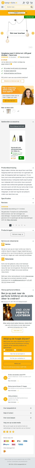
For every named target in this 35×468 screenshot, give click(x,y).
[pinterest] (10, 432)
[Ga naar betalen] (25, 225)
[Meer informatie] (26, 12)
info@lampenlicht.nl (19, 280)
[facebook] (4, 432)
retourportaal (29, 276)
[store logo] (9, 2)
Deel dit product (24, 57)
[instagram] (7, 432)
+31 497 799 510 (13, 301)
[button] (17, 13)
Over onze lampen (9, 418)
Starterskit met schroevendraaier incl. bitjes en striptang (16, 149)
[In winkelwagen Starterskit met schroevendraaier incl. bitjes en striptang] (21, 158)
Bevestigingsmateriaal (17, 126)
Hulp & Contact (8, 413)
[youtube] (13, 432)
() (12, 57)
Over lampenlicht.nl (9, 408)
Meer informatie (12, 220)
